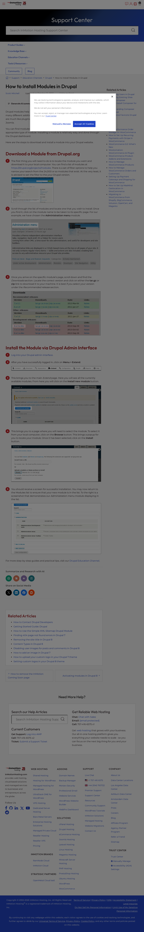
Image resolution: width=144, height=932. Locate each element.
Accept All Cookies (84, 124)
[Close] (112, 96)
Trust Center (51, 116)
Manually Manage (62, 124)
